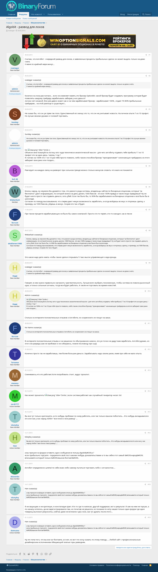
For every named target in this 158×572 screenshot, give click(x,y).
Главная (11, 14)
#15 (149, 412)
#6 (149, 187)
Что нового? (36, 14)
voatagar (11, 30)
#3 (149, 109)
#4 (149, 130)
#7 (149, 210)
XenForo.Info (21, 570)
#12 (149, 349)
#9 (149, 263)
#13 (149, 370)
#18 (149, 484)
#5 (149, 166)
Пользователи (54, 14)
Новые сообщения (13, 18)
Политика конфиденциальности (118, 565)
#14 (149, 391)
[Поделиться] (146, 55)
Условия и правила (96, 565)
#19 (149, 517)
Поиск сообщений (30, 18)
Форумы (23, 14)
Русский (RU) (13, 565)
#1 (149, 55)
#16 (149, 433)
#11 (149, 323)
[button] (44, 14)
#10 (149, 291)
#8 (149, 230)
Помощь (136, 565)
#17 (149, 464)
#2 (149, 76)
